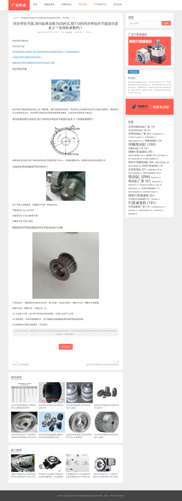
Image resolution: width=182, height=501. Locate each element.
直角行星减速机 (150, 188)
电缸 (159, 185)
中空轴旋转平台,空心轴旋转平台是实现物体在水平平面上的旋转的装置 (78, 477)
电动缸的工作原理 (147, 185)
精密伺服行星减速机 (151, 192)
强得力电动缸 (162, 162)
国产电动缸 (162, 155)
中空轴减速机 (150, 137)
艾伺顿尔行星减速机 (138, 199)
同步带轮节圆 (18, 46)
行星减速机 (142, 202)
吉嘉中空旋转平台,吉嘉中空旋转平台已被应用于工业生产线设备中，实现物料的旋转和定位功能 (23, 478)
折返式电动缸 (134, 166)
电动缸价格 (156, 177)
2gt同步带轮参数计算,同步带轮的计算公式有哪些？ (79, 435)
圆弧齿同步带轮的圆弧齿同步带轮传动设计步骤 (33, 62)
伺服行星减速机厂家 (136, 155)
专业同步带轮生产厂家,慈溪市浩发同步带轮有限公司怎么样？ (24, 435)
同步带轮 (83, 4)
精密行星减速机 (141, 195)
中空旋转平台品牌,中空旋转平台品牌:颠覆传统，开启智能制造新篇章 (50, 477)
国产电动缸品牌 (135, 159)
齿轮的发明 (158, 210)
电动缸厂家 (139, 180)
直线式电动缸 (134, 188)
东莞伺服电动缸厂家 (141, 126)
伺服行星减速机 (140, 151)
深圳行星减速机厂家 (152, 173)
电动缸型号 (133, 185)
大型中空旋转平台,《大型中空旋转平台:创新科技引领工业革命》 (105, 477)
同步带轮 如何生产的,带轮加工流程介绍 (51, 406)
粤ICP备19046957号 (117, 495)
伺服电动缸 (66, 4)
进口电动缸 (133, 210)
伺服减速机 (49, 4)
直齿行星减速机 (135, 192)
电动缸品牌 (157, 181)
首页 (35, 4)
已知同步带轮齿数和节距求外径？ (27, 57)
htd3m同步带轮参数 (20, 364)
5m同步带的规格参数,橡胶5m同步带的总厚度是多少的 (51, 435)
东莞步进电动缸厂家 (139, 130)
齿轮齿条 (117, 4)
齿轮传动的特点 (146, 210)
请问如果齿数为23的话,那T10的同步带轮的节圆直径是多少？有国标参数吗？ (46, 51)
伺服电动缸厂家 (138, 148)
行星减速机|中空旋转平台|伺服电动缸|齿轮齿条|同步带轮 (19, 5)
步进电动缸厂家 (154, 169)
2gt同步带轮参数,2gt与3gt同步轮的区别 (102, 364)
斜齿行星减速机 (152, 165)
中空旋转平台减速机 (136, 137)
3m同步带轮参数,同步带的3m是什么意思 (78, 406)
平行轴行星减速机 (150, 159)
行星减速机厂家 (139, 206)
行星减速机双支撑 (158, 207)
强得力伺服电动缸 (141, 162)
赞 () (67, 346)
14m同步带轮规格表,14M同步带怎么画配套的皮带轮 (23, 406)
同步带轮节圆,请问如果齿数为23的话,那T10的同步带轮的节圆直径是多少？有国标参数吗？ (65, 25)
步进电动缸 (137, 169)
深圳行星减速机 (135, 173)
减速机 (151, 155)
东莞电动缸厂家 (139, 133)
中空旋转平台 (100, 4)
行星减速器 (155, 199)
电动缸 (139, 176)
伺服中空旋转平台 (135, 141)
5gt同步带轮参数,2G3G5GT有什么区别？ (106, 406)
